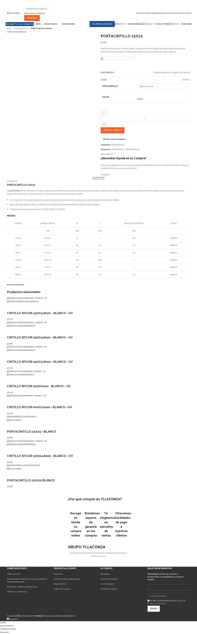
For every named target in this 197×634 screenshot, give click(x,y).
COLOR (105, 97)
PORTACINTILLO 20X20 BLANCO (31, 480)
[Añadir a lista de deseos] (18, 307)
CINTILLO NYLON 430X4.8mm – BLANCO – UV (40, 313)
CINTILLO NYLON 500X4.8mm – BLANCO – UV (40, 456)
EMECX (110, 154)
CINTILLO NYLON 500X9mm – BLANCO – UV (39, 386)
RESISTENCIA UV (133, 149)
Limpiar (140, 99)
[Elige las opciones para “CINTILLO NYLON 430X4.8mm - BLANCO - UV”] (10, 307)
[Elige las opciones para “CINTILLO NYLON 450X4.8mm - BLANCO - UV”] (10, 355)
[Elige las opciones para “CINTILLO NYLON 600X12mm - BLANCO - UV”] (10, 401)
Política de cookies (62, 589)
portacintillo (15, 190)
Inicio (9, 28)
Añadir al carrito (113, 130)
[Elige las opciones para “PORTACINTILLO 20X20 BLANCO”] (10, 474)
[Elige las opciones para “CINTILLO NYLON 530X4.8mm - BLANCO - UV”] (10, 331)
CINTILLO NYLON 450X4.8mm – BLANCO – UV (40, 361)
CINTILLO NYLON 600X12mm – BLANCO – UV (39, 407)
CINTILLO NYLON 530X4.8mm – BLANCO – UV (40, 337)
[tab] (98, 178)
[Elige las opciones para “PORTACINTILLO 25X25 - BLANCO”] (10, 425)
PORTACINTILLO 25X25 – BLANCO (31, 431)
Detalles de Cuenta (109, 589)
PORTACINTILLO (21, 28)
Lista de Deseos (107, 584)
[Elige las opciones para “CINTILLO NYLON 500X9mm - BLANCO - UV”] (10, 380)
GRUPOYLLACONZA (103, 24)
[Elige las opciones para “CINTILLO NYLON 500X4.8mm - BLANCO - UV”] (10, 449)
